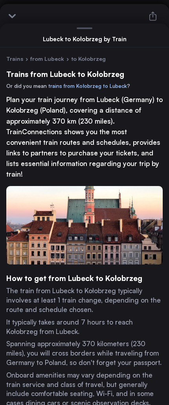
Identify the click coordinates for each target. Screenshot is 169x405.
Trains (14, 58)
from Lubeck (47, 58)
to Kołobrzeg (88, 58)
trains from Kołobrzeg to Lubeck (87, 86)
